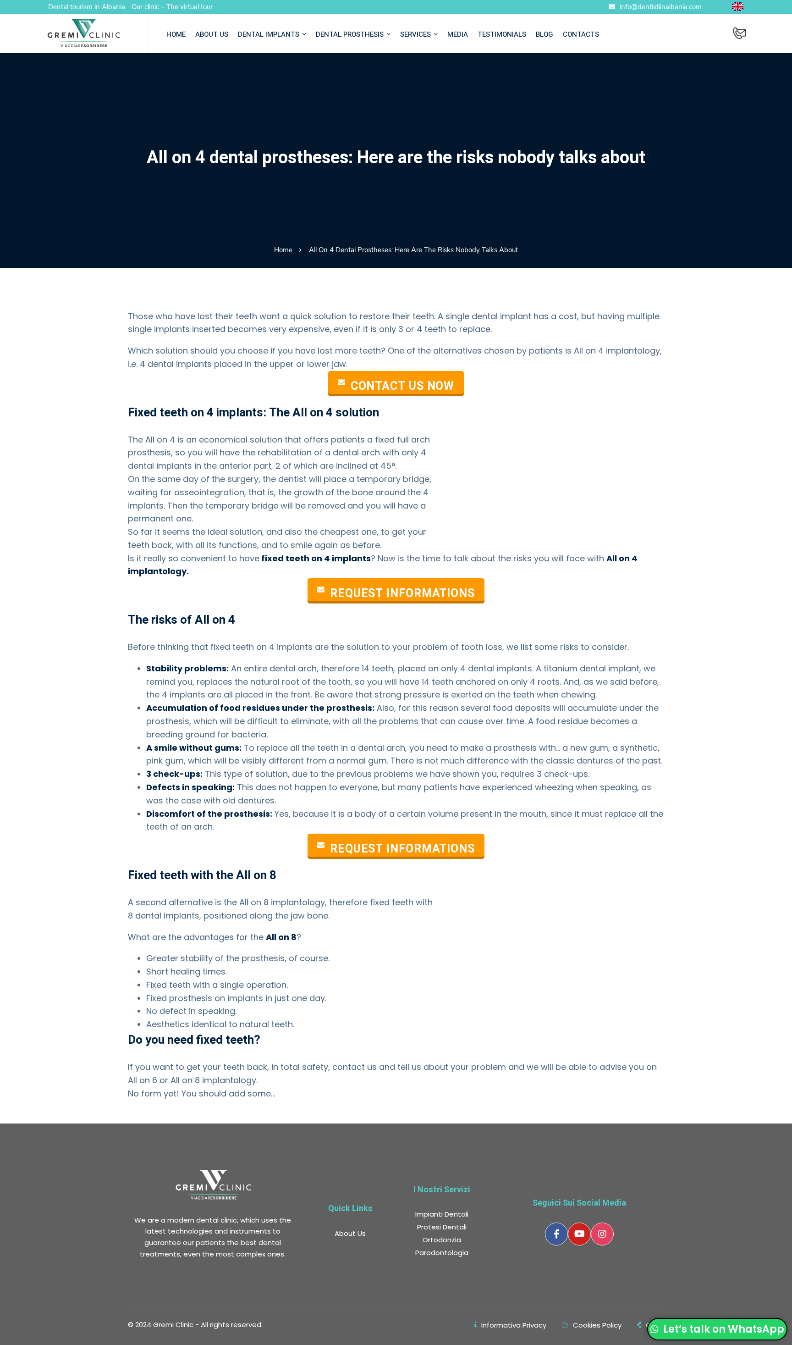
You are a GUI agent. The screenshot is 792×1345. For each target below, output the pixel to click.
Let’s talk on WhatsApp (722, 1329)
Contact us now (403, 386)
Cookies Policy (597, 1325)
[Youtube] (579, 1234)
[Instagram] (602, 1234)
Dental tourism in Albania (86, 6)
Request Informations (402, 593)
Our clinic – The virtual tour (172, 6)
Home (283, 250)
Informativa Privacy (513, 1325)
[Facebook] (556, 1234)
